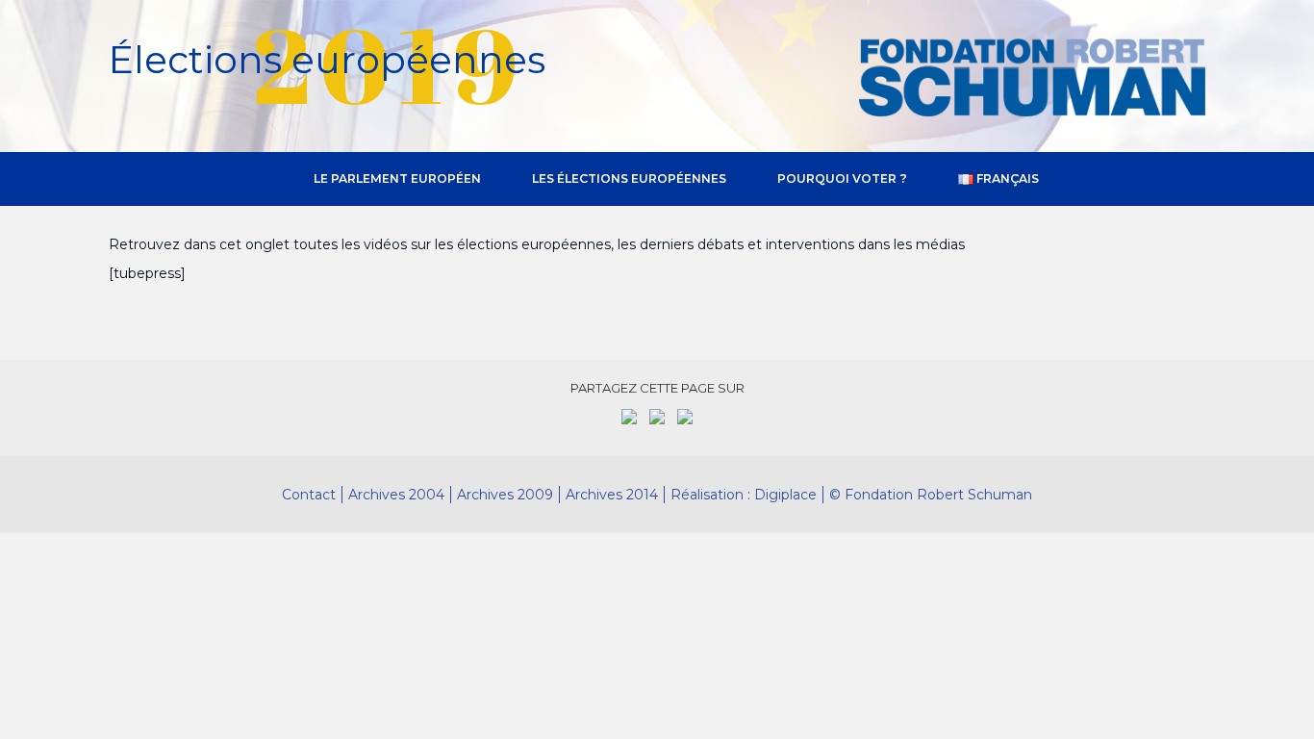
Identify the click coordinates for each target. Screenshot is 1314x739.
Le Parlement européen (397, 178)
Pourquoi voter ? (842, 178)
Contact (309, 494)
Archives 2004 (396, 494)
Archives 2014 (612, 494)
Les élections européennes (629, 178)
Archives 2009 (505, 494)
